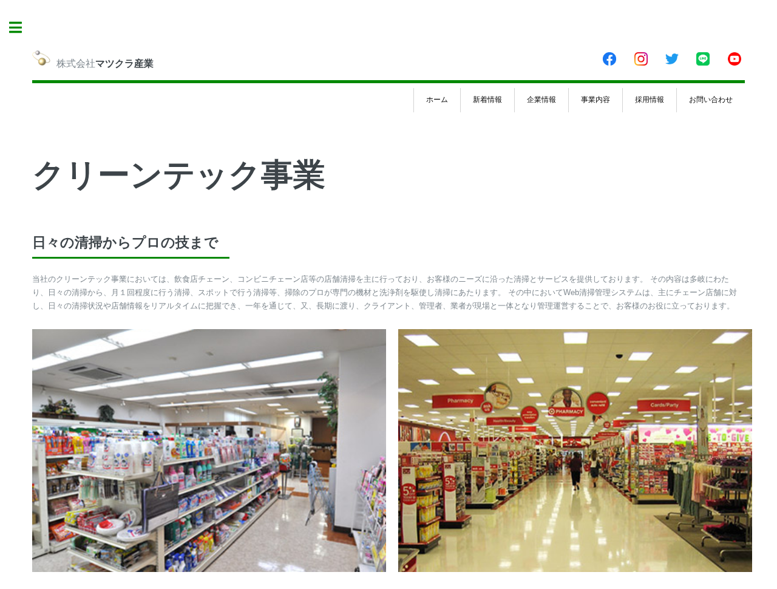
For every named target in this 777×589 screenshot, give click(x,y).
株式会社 (105, 63)
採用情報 (649, 99)
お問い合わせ (711, 99)
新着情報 (487, 99)
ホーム (437, 99)
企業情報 (541, 99)
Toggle (22, 27)
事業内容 (595, 99)
